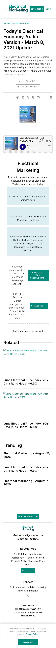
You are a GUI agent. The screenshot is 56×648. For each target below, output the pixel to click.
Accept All (28, 642)
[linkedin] (22, 97)
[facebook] (17, 97)
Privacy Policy (32, 634)
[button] (5, 9)
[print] (51, 97)
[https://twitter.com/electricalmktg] (27, 595)
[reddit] (33, 97)
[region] (28, 636)
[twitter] (28, 97)
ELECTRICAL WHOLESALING (28, 609)
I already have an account (28, 331)
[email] (38, 97)
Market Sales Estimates (16, 23)
